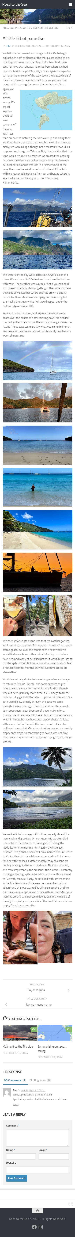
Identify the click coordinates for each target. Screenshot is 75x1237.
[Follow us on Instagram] (40, 1227)
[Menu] (70, 4)
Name (10, 1150)
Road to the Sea (14, 4)
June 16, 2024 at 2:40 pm (33, 1090)
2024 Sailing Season (16, 28)
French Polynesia (45, 28)
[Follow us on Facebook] (34, 1227)
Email (43, 1150)
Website (11, 1163)
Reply (15, 1104)
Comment (13, 1125)
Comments (16, 1080)
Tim (8, 46)
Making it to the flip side (18, 1046)
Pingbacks (41, 1080)
